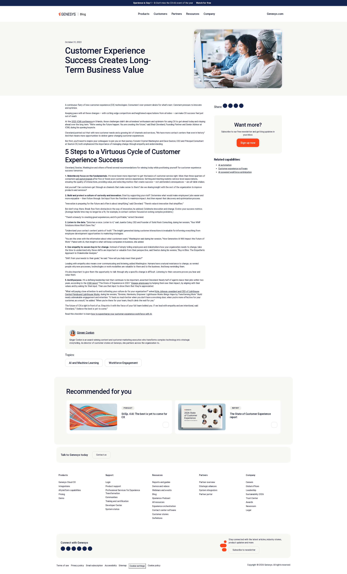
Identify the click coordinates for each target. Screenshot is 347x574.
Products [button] (143, 13)
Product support (113, 486)
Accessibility (111, 565)
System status (112, 509)
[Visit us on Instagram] (68, 548)
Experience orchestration (164, 506)
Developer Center (113, 505)
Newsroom (251, 506)
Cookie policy (154, 565)
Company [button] (209, 13)
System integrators (208, 490)
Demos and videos (160, 486)
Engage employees (140, 283)
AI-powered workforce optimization (235, 172)
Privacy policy (77, 565)
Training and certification (116, 501)
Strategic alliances (208, 486)
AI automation (225, 165)
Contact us (101, 455)
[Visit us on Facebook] (79, 548)
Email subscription (94, 565)
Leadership (251, 490)
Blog (154, 494)
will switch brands (84, 179)
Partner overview (207, 482)
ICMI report (92, 283)
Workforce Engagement (123, 362)
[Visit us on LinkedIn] (63, 548)
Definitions (157, 518)
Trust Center (252, 498)
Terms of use (62, 565)
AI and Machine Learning (84, 362)
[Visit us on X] (74, 548)
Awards (249, 502)
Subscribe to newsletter (244, 550)
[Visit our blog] (90, 548)
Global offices (252, 486)
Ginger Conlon (85, 332)
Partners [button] (177, 13)
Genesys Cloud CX (67, 482)
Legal (248, 510)
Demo (61, 498)
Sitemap (123, 565)
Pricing (62, 494)
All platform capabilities (70, 490)
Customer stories (160, 514)
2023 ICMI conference (82, 121)
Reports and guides (161, 482)
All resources (158, 502)
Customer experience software (233, 168)
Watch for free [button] (203, 3)
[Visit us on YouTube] (84, 548)
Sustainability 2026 (255, 494)
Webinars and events (162, 490)
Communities (111, 497)
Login (107, 482)
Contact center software (164, 510)
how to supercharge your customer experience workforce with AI (121, 314)
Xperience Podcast (161, 498)
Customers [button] (160, 13)
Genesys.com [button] (275, 13)
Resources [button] (192, 13)
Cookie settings (137, 566)
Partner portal (205, 494)
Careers (249, 482)
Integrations (64, 486)
